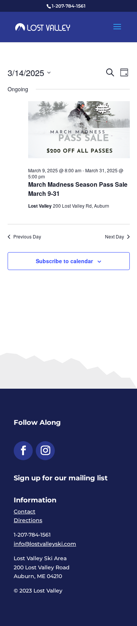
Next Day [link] (114, 237)
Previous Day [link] (27, 237)
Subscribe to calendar (64, 261)
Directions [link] (28, 520)
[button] (117, 31)
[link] (42, 26)
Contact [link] (24, 511)
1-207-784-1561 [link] (69, 6)
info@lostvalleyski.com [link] (45, 543)
